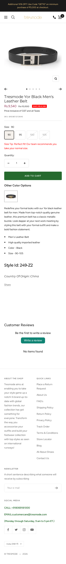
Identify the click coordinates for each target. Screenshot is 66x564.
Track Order (43, 426)
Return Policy (44, 413)
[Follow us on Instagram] (24, 530)
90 (9, 134)
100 (32, 134)
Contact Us (43, 458)
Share (7, 284)
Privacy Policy (44, 420)
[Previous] (5, 89)
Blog (39, 445)
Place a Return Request (44, 386)
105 (44, 134)
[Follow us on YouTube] (32, 530)
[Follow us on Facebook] (8, 530)
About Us (42, 394)
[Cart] (60, 17)
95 (20, 134)
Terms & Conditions (47, 432)
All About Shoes (45, 451)
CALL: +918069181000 (17, 507)
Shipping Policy (45, 407)
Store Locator (44, 439)
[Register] (56, 488)
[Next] (60, 89)
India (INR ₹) (12, 544)
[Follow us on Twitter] (16, 530)
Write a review (33, 340)
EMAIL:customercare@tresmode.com (25, 514)
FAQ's (40, 401)
